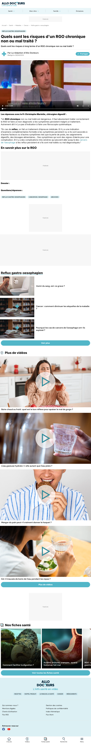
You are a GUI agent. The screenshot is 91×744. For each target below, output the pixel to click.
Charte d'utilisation (9, 711)
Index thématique (53, 711)
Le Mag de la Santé (47, 694)
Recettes (17, 694)
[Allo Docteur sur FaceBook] (3, 729)
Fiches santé (45, 742)
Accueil (4, 25)
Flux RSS (5, 715)
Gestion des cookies (54, 705)
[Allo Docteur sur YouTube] (9, 729)
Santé (10, 11)
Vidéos (27, 742)
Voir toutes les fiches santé (45, 673)
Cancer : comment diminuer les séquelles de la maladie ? (62, 307)
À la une (9, 742)
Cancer (26, 25)
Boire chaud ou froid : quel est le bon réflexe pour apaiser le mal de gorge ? (37, 409)
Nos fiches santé (18, 625)
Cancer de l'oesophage (38, 197)
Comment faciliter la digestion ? (18, 665)
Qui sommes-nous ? (10, 705)
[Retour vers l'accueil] (45, 4)
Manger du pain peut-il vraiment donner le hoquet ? (26, 522)
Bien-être (33, 11)
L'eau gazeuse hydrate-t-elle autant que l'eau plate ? (26, 466)
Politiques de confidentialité (57, 708)
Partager (84, 54)
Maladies (18, 25)
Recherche (63, 742)
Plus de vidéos (16, 353)
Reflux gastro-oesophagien (40, 25)
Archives (54, 197)
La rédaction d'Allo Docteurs (25, 53)
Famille (55, 11)
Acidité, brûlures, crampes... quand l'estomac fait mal (60, 663)
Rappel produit (30, 694)
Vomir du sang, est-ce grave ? (50, 286)
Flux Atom (49, 715)
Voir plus (45, 343)
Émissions (79, 11)
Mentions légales (8, 708)
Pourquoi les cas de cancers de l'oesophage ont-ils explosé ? (60, 329)
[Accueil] (45, 685)
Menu (82, 742)
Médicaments (72, 694)
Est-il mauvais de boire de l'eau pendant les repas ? (26, 579)
